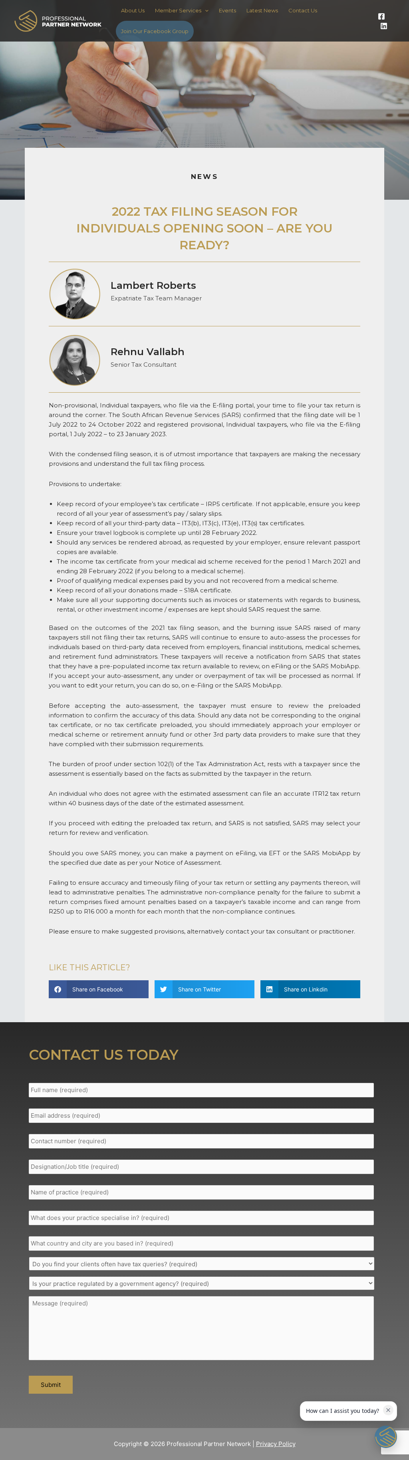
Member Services (178, 10)
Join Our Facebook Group (155, 31)
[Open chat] (386, 1437)
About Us (133, 10)
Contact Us (302, 10)
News (204, 177)
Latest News (262, 10)
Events (227, 10)
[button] (99, 989)
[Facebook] (381, 16)
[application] (204, 10)
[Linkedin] (383, 26)
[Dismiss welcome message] (388, 1410)
